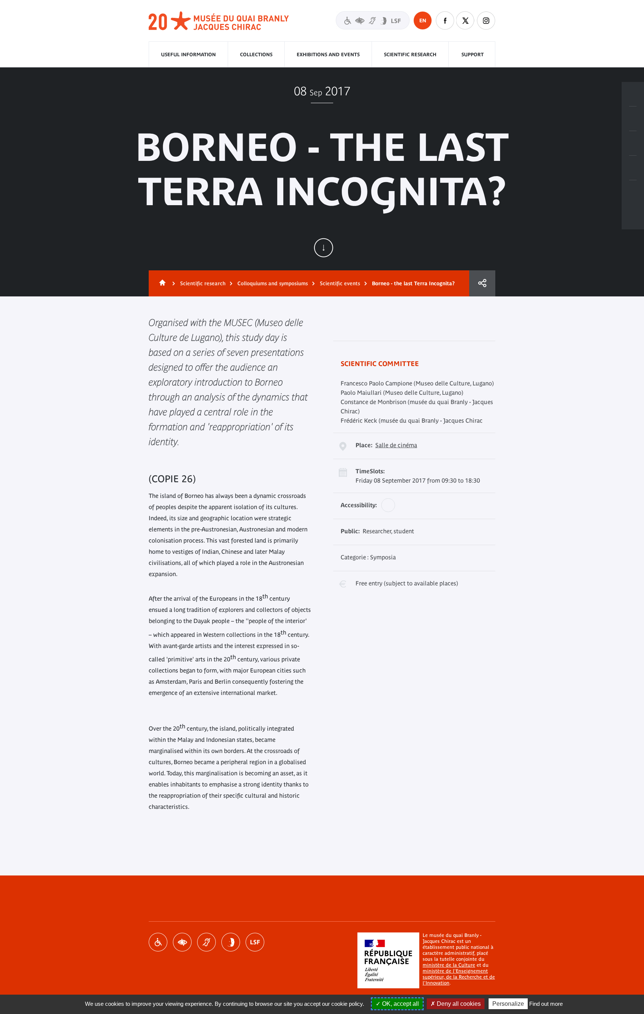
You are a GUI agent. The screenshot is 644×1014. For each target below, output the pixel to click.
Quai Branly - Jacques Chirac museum (219, 21)
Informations (633, 119)
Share (482, 283)
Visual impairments (182, 942)
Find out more (546, 1004)
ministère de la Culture (449, 965)
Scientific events (340, 283)
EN (422, 20)
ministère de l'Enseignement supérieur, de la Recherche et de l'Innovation (459, 977)
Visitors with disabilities (373, 20)
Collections (256, 54)
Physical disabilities (158, 942)
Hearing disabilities (206, 942)
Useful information (188, 54)
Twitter (465, 20)
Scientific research (410, 54)
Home (161, 283)
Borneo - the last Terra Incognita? (413, 283)
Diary (633, 143)
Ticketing (633, 94)
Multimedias (633, 168)
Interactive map (633, 192)
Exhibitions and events (328, 54)
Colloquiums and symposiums (272, 283)
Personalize (508, 1004)
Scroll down (323, 247)
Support (472, 54)
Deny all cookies (458, 1004)
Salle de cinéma (396, 445)
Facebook (445, 20)
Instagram (486, 20)
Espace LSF (255, 942)
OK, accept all (400, 1004)
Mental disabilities (230, 942)
